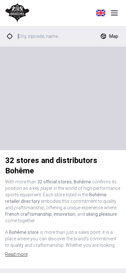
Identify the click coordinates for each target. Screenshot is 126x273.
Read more (16, 254)
